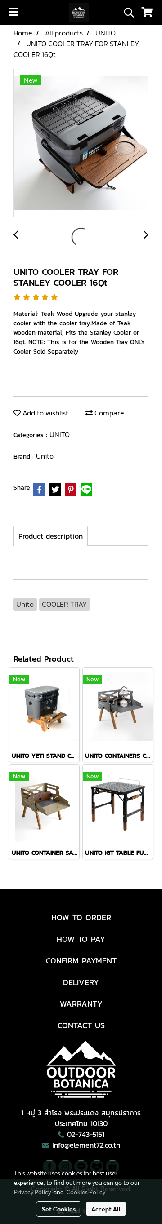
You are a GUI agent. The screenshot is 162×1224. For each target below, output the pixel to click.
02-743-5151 (85, 1134)
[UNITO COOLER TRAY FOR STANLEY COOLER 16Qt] (81, 143)
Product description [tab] (50, 535)
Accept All (106, 1209)
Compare (108, 412)
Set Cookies (59, 1209)
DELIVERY (81, 982)
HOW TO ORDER (81, 917)
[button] (126, 13)
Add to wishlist (44, 412)
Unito (45, 456)
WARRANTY (81, 1004)
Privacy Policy (32, 1192)
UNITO (60, 434)
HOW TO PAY (81, 939)
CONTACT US (81, 1025)
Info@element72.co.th (86, 1145)
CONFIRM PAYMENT (81, 960)
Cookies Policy (86, 1192)
